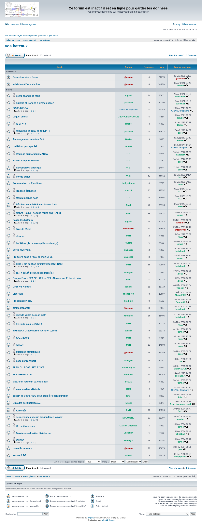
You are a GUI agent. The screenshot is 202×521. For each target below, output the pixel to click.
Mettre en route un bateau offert (30, 381)
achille (180, 85)
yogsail (128, 95)
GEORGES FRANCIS (128, 116)
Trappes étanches (26, 191)
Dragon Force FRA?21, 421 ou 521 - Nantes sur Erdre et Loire (47, 278)
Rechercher (191, 24)
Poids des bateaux (23, 220)
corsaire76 (180, 376)
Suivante (192, 55)
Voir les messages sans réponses (21, 35)
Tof (180, 361)
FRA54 (180, 332)
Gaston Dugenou (128, 425)
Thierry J (128, 440)
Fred (128, 205)
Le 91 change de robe (28, 96)
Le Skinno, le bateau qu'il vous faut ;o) (37, 243)
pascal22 (128, 102)
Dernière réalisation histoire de (33, 433)
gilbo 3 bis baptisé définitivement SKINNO (39, 264)
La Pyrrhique (128, 183)
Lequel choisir (20, 116)
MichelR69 (128, 294)
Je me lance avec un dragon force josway (39, 417)
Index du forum (13, 40)
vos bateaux (44, 40)
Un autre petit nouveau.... (26, 403)
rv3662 (128, 455)
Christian (128, 433)
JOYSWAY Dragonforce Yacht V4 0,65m (35, 330)
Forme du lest (23, 176)
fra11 (180, 177)
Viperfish (18, 293)
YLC (128, 153)
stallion (128, 330)
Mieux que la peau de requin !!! (33, 130)
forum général (29, 40)
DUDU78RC (128, 418)
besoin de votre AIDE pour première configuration (40, 395)
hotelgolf (180, 251)
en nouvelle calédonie (28, 389)
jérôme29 (128, 374)
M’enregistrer (29, 24)
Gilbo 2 (20, 345)
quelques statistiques (28, 352)
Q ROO (20, 439)
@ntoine (128, 77)
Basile (128, 124)
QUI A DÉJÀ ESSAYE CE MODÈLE (35, 273)
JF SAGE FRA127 (22, 374)
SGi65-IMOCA (20, 108)
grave (180, 215)
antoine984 (128, 228)
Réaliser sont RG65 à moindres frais (36, 204)
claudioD (180, 155)
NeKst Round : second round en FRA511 (38, 213)
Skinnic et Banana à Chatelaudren (35, 103)
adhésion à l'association (26, 84)
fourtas (128, 146)
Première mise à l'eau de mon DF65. (33, 257)
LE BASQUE (128, 367)
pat (180, 449)
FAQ (177, 24)
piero (128, 389)
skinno (19, 236)
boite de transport (26, 361)
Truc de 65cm (23, 229)
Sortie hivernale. (22, 249)
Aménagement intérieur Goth (29, 139)
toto (128, 396)
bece (180, 133)
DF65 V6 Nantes (22, 286)
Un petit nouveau (25, 426)
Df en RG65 (22, 338)
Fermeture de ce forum (25, 77)
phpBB (91, 518)
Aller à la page (176, 55)
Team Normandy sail (180, 404)
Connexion (13, 24)
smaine (180, 419)
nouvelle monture (22, 448)
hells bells (180, 96)
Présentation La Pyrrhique (27, 183)
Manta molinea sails (27, 198)
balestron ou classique (28, 167)
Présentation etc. (22, 301)
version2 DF (19, 455)
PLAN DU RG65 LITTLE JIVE (28, 367)
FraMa (128, 382)
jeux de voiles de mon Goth (31, 315)
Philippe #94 (180, 456)
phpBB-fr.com (108, 520)
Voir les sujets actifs (48, 35)
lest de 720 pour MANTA (26, 160)
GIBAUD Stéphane (128, 109)
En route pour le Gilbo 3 (29, 324)
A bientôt (21, 410)
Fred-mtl (128, 301)
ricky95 (128, 403)
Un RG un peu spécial (25, 146)
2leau (180, 184)
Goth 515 (21, 124)
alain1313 (128, 250)
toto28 (128, 190)
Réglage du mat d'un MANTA (32, 154)
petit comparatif (21, 308)
